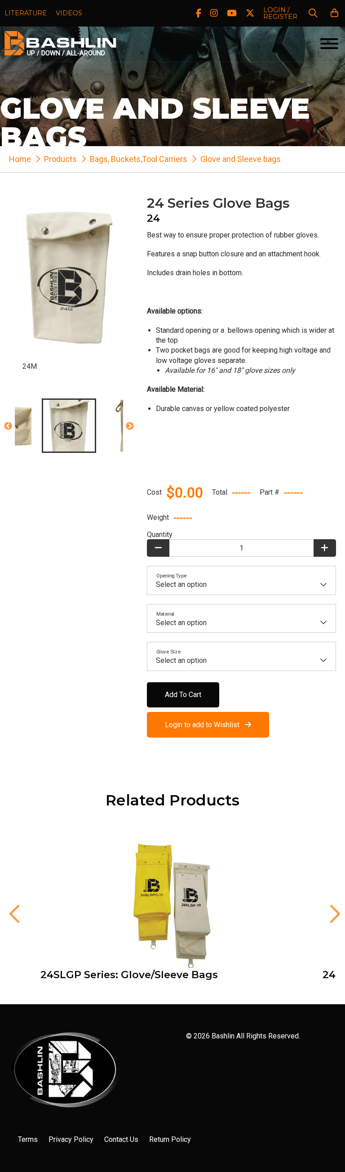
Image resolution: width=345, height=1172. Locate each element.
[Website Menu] (329, 44)
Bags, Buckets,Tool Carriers (138, 159)
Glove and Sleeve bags (240, 159)
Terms (28, 1139)
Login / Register (280, 13)
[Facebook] (198, 13)
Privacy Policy (71, 1139)
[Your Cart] (334, 13)
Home (20, 159)
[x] (250, 13)
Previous (8, 426)
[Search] (313, 13)
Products (60, 159)
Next (129, 426)
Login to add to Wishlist (205, 724)
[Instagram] (214, 13)
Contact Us (121, 1139)
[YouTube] (231, 13)
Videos (69, 13)
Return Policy (170, 1139)
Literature (25, 13)
